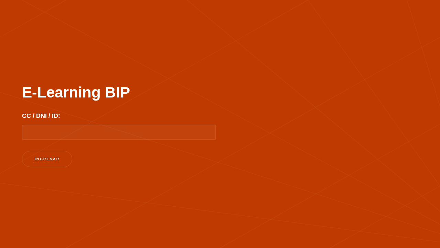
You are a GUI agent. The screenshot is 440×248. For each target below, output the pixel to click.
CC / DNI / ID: (41, 115)
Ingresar (47, 159)
